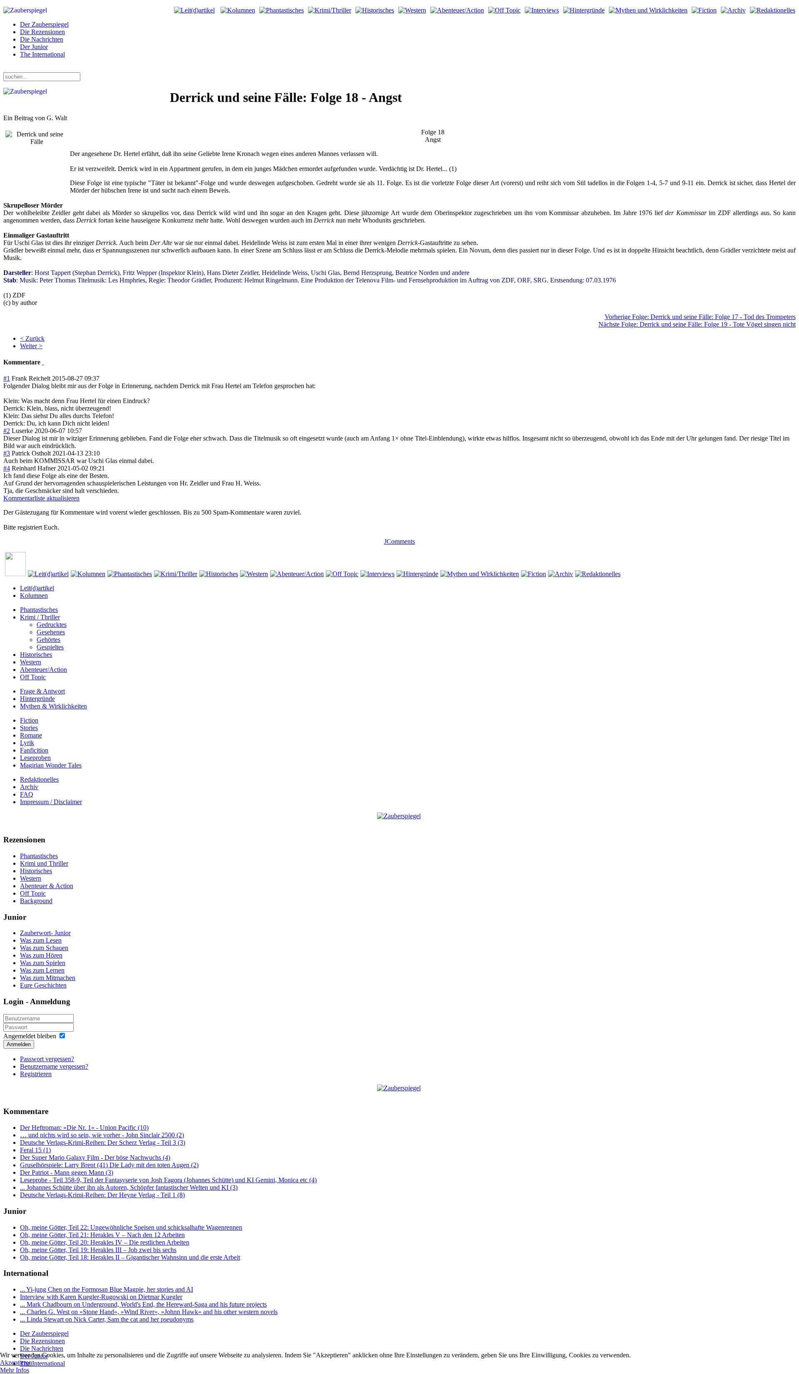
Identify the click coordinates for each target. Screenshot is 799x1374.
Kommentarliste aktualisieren (41, 498)
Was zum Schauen (44, 947)
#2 (6, 430)
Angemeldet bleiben (29, 1036)
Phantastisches (39, 609)
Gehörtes (48, 639)
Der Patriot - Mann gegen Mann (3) (66, 1172)
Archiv (29, 786)
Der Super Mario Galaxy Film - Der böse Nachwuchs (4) (95, 1157)
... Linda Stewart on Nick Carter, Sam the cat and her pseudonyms (107, 1319)
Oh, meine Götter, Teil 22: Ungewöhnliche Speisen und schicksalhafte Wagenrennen (131, 1227)
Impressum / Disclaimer (51, 801)
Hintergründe (37, 698)
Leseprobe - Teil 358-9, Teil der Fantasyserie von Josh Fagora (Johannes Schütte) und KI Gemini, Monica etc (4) (168, 1179)
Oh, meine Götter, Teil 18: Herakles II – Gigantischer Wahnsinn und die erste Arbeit (130, 1257)
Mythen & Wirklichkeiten (53, 706)
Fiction (29, 720)
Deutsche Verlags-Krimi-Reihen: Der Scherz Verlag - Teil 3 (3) (102, 1142)
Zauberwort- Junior (45, 932)
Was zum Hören (41, 955)
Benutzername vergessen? (54, 1066)
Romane (31, 735)
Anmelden (19, 1044)
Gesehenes (51, 632)
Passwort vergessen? (47, 1058)
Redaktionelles (39, 779)
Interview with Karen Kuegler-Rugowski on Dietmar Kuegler (101, 1296)
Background (36, 900)
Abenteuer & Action (46, 885)
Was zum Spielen (42, 962)
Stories (29, 727)
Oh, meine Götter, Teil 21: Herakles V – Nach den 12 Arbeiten (102, 1234)
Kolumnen (34, 595)
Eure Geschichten (43, 985)
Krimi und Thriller (44, 863)
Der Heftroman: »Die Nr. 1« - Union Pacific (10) (84, 1127)
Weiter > (31, 345)
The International (42, 54)
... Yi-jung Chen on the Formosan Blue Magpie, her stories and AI (106, 1289)
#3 (6, 453)
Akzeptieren (16, 1362)
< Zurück (32, 338)
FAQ (26, 794)
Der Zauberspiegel (44, 24)
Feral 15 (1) (35, 1150)
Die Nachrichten (41, 39)
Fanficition (34, 750)
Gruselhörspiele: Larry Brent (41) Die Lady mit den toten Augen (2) (109, 1165)
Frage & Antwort (42, 691)
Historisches (36, 654)
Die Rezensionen (42, 31)
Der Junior (34, 46)
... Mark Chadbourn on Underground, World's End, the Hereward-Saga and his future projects (143, 1304)
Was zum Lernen (42, 970)
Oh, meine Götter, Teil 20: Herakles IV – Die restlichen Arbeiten (104, 1242)
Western (30, 662)
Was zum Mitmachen (47, 977)
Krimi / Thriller (40, 617)
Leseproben (35, 757)
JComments (399, 541)
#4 (6, 468)
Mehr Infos (14, 1370)
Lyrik (27, 742)
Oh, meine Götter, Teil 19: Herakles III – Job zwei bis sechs (98, 1249)
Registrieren (36, 1073)
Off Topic (33, 677)
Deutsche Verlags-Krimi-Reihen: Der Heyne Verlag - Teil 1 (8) (102, 1194)
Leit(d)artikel (37, 588)
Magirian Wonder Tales (51, 765)
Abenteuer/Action (43, 669)
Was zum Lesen (41, 940)
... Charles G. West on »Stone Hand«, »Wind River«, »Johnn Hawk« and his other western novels (149, 1311)
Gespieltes (50, 647)
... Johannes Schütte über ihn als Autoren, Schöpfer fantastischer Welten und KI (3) (129, 1187)
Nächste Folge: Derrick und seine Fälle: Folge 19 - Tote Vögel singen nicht (697, 324)
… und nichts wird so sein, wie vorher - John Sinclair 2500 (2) (102, 1135)
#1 (6, 378)
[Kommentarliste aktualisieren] (43, 362)
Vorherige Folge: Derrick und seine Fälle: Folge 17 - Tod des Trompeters (700, 316)
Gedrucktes (52, 624)
